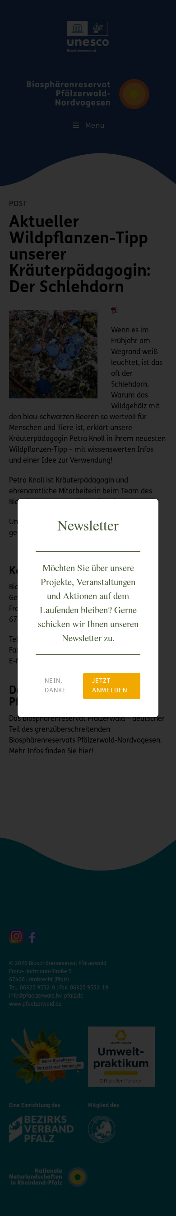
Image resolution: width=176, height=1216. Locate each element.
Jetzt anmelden (109, 686)
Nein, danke (55, 686)
